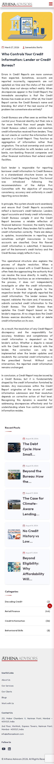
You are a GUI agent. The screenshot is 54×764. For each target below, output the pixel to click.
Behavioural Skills (27, 630)
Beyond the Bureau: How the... (33, 476)
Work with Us (8, 703)
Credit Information (27, 620)
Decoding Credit (27, 601)
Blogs (4, 697)
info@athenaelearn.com (13, 734)
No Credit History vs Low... (31, 536)
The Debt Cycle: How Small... (32, 449)
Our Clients (7, 691)
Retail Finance (27, 611)
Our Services (8, 685)
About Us (6, 680)
